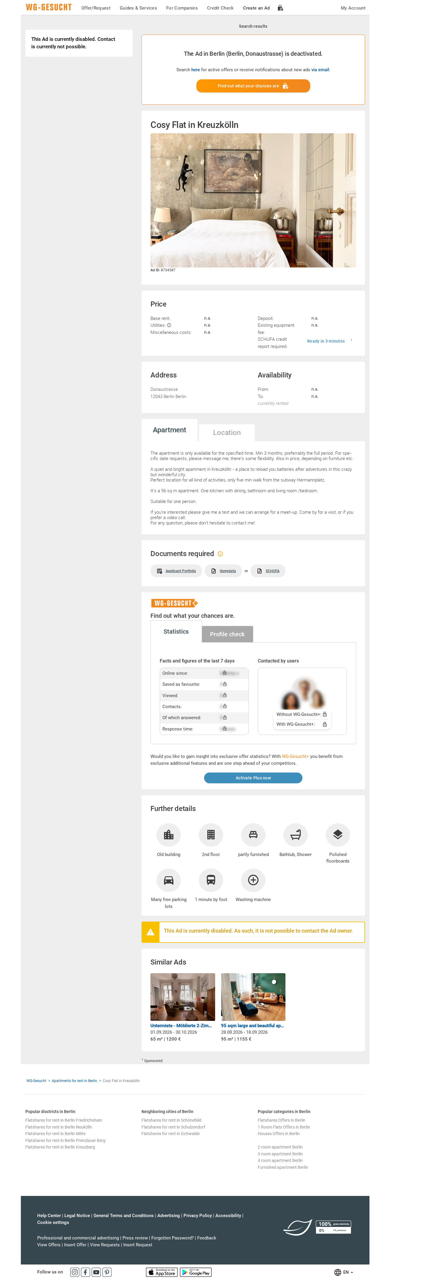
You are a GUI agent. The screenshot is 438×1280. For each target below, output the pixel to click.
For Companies (182, 8)
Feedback (206, 1238)
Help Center (49, 1215)
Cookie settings (53, 1222)
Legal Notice (77, 1215)
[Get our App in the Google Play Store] (195, 1272)
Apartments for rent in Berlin (74, 1081)
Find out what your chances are (248, 85)
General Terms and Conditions (124, 1215)
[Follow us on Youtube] (96, 1272)
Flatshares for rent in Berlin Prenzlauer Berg (65, 1140)
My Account (353, 8)
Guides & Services (138, 8)
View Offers (48, 1245)
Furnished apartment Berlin (283, 1167)
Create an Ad (256, 8)
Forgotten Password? (172, 1238)
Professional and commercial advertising (78, 1238)
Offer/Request (96, 8)
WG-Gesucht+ (295, 756)
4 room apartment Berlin (280, 1160)
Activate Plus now (253, 778)
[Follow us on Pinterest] (107, 1272)
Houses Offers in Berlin (279, 1133)
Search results (253, 26)
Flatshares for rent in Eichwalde (171, 1133)
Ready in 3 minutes (326, 341)
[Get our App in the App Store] (162, 1272)
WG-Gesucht (36, 1081)
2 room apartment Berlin (280, 1147)
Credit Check (220, 8)
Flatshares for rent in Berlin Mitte (55, 1133)
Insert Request (137, 1245)
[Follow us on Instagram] (75, 1272)
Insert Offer (75, 1245)
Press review (135, 1238)
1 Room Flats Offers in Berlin (284, 1127)
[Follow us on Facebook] (86, 1272)
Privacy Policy (198, 1215)
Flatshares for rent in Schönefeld (171, 1120)
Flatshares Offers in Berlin (281, 1120)
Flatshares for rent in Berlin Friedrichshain (63, 1120)
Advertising (168, 1215)
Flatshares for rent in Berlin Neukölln (58, 1127)
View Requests (105, 1245)
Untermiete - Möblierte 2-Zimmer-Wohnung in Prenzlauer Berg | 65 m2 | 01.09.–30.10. (182, 1025)
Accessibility (228, 1215)
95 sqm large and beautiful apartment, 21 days (253, 1025)
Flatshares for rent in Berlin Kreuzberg (60, 1147)
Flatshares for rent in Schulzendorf (173, 1127)
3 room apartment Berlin (280, 1153)
